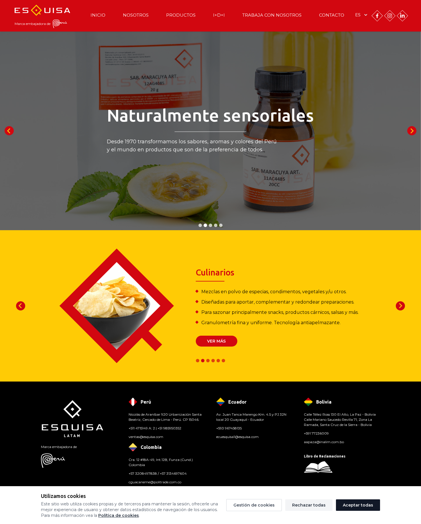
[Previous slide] (9, 130)
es (358, 14)
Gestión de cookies (254, 505)
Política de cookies (118, 515)
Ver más (216, 341)
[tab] (200, 225)
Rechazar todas (309, 505)
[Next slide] (411, 130)
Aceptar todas (358, 505)
